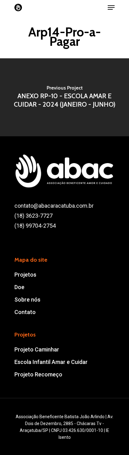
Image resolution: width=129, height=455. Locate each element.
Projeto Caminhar (36, 349)
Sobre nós (27, 299)
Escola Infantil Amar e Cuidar (51, 362)
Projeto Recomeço (38, 374)
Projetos (25, 274)
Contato (25, 312)
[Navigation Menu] (111, 7)
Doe (19, 287)
